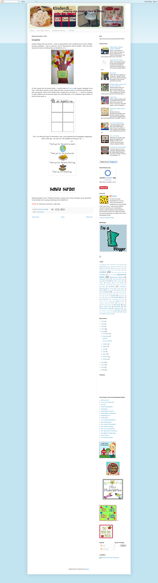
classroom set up (104, 279)
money (114, 292)
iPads (103, 286)
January (111, 286)
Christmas (102, 275)
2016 (103, 324)
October (113, 295)
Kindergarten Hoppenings (108, 413)
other (100, 297)
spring (124, 304)
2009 (103, 370)
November (106, 336)
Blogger (87, 569)
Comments (105, 549)
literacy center (110, 290)
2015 (103, 326)
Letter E (123, 288)
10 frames (101, 264)
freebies (122, 282)
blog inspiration (117, 268)
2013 (103, 331)
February (108, 282)
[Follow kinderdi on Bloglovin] (108, 163)
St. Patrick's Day (106, 306)
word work (116, 312)
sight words (116, 304)
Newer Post (35, 217)
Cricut (101, 281)
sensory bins (121, 303)
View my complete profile (106, 217)
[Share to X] (60, 209)
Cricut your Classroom (107, 402)
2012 (103, 362)
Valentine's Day (119, 310)
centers (102, 272)
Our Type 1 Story (43, 30)
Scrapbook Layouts (58, 30)
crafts (122, 279)
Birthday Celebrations (105, 268)
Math (107, 292)
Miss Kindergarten (106, 422)
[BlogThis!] (58, 209)
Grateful (105, 338)
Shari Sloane (105, 435)
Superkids (117, 306)
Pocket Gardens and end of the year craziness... (118, 85)
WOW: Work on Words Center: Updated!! (116, 47)
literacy (101, 290)
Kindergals (104, 409)
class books (111, 274)
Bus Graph (113, 73)
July (104, 349)
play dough (102, 299)
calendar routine (114, 270)
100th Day (109, 264)
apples (123, 264)
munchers (103, 293)
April (104, 351)
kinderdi (114, 196)
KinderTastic (104, 417)
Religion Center (119, 301)
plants (122, 297)
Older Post (89, 217)
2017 (103, 321)
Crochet (71, 30)
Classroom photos (116, 277)
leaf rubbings (111, 288)
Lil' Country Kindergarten (108, 420)
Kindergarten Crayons (107, 411)
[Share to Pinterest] (64, 209)
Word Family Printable (116, 60)
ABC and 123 (105, 400)
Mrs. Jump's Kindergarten (108, 424)
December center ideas (118, 281)
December (106, 333)
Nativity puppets (112, 293)
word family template (104, 312)
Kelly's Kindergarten (107, 407)
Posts (103, 546)
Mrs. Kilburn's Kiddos (107, 426)
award (101, 266)
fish (115, 282)
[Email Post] (52, 209)
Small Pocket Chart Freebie (118, 147)
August (105, 346)
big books (121, 266)
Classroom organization (117, 123)
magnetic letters (120, 290)
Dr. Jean (103, 404)
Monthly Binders (122, 292)
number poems (105, 295)
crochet (107, 281)
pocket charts (111, 299)
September (102, 304)
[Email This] (56, 209)
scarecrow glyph (103, 303)
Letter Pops (113, 97)
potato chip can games (105, 301)
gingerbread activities (104, 284)
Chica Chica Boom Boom (117, 272)
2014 (103, 329)
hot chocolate (122, 284)
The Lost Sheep (114, 136)
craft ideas (116, 279)
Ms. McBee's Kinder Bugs (108, 433)
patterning (106, 297)
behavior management (111, 266)
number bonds (122, 293)
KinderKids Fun (105, 415)
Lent (117, 288)
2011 (103, 365)
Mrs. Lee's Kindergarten (108, 428)
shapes (109, 304)
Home (32, 30)
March (101, 292)
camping (122, 270)
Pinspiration (115, 297)
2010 (103, 367)
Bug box (106, 270)
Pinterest (71, 88)
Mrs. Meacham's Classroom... (109, 431)
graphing (115, 284)
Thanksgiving (40, 212)
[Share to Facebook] (62, 209)
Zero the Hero (108, 313)
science (113, 303)
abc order (116, 264)
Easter (101, 282)
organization (121, 295)
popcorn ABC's (121, 299)
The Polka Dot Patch (107, 437)
